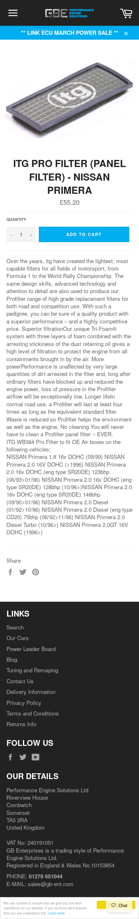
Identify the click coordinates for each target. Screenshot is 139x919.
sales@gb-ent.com (50, 884)
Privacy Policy (23, 702)
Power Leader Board (31, 649)
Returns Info (21, 724)
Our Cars (17, 638)
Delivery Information (30, 691)
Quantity (16, 219)
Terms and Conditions (32, 713)
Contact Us (20, 681)
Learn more (56, 913)
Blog (11, 659)
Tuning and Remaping (32, 670)
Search (15, 627)
